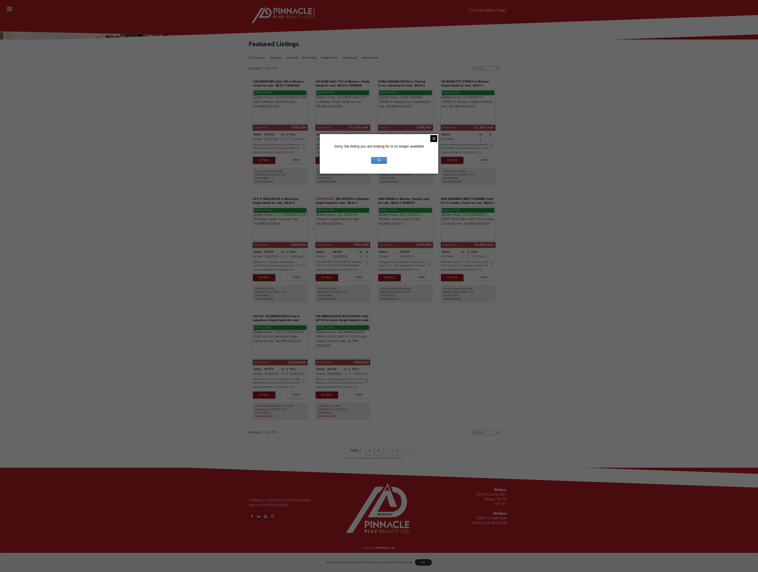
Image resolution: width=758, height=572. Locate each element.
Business (275, 58)
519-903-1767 (324, 178)
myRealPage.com (384, 547)
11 (397, 450)
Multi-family (309, 58)
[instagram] (272, 516)
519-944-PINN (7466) (487, 10)
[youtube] (266, 516)
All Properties (257, 58)
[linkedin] (259, 516)
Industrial (291, 58)
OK (423, 562)
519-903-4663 (262, 295)
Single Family (329, 58)
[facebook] (252, 516)
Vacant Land (349, 58)
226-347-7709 (450, 295)
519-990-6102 (450, 178)
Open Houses (370, 58)
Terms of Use (405, 562)
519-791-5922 (262, 413)
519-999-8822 (262, 178)
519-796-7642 (387, 295)
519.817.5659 (387, 178)
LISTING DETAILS (264, 160)
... (387, 450)
